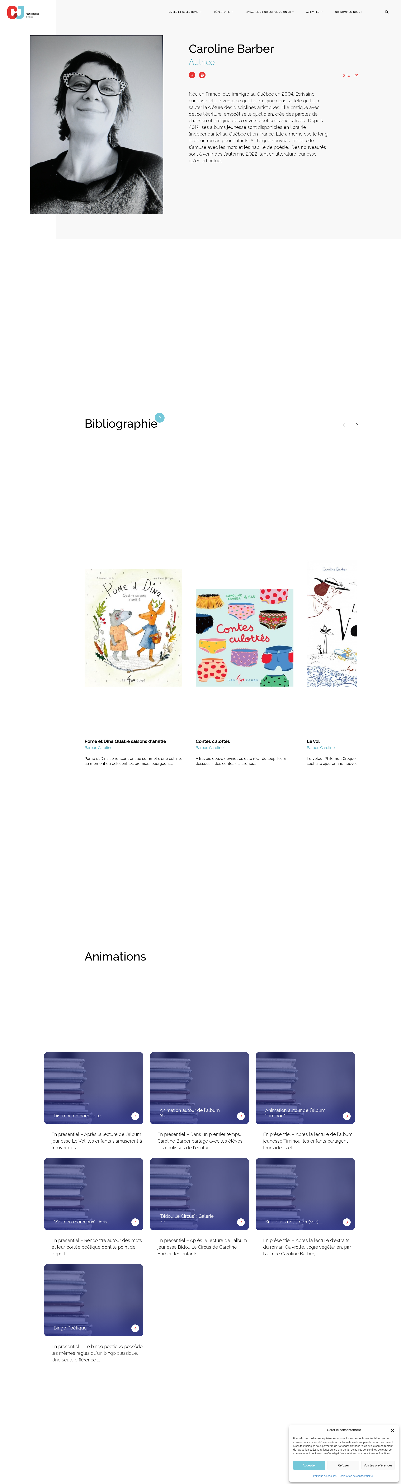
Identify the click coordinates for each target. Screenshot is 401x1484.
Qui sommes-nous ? (348, 12)
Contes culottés (213, 741)
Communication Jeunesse (23, 12)
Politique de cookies (324, 1476)
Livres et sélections (183, 12)
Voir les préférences (378, 1465)
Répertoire (222, 12)
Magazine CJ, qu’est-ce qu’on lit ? (270, 12)
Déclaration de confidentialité (356, 1476)
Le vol (313, 741)
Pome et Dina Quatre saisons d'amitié (125, 741)
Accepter (309, 1465)
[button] (393, 1430)
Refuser (343, 1465)
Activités (313, 12)
